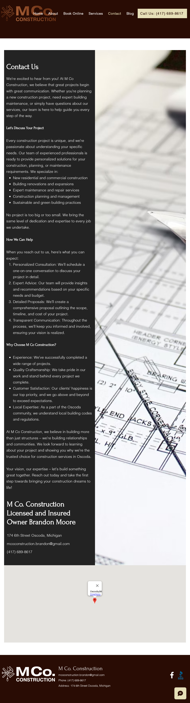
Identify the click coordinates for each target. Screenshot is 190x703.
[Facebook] (172, 675)
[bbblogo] (180, 675)
